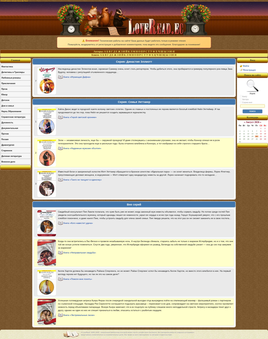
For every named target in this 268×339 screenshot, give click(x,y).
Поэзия (5, 139)
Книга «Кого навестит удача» (78, 223)
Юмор (4, 94)
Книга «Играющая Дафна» (77, 77)
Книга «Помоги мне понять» (77, 279)
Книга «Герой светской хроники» (80, 117)
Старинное (6, 150)
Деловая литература (11, 156)
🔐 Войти (244, 66)
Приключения (8, 83)
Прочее (5, 133)
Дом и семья (7, 105)
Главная (15, 60)
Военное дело (8, 161)
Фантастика (7, 66)
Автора (245, 99)
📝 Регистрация (248, 70)
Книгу (244, 96)
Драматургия (7, 144)
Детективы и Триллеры (13, 72)
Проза (4, 88)
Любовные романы (11, 77)
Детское (5, 100)
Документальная (9, 128)
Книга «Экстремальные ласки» (79, 315)
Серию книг (247, 102)
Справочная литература (13, 116)
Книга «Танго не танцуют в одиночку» (82, 179)
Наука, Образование (11, 111)
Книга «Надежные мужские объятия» (82, 148)
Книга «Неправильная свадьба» (79, 252)
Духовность (7, 122)
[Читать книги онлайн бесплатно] (134, 34)
